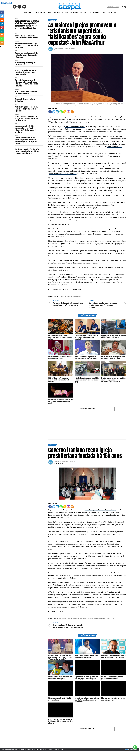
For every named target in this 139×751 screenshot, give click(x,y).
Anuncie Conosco (40, 13)
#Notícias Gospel (100, 598)
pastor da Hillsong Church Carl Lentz (62, 173)
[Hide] (1, 46)
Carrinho (57, 13)
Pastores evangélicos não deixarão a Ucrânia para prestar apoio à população (26, 109)
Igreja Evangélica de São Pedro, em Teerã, (100, 490)
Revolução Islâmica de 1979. (98, 543)
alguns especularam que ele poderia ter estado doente (86, 129)
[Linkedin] (57, 111)
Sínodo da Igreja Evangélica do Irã (99, 502)
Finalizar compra (94, 13)
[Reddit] (2, 20)
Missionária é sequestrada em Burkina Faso (25, 100)
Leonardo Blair (56, 289)
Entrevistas (74, 13)
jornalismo (59, 50)
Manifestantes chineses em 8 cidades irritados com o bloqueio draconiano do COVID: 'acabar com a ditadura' (26, 83)
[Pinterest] (2, 27)
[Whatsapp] (61, 111)
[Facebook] (50, 111)
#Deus (70, 598)
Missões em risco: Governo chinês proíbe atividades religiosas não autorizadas (26, 55)
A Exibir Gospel (27, 13)
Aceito (127, 749)
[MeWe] (2, 31)
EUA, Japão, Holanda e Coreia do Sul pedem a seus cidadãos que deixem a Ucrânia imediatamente (27, 151)
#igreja (76, 598)
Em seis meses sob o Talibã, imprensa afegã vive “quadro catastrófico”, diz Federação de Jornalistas (25, 129)
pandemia (69, 296)
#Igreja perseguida (87, 598)
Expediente (83, 13)
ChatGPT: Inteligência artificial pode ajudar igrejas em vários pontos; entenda (25, 72)
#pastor (111, 598)
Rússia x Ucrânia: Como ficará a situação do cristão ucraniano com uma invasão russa (26, 118)
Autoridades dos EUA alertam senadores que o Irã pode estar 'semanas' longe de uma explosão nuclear (26, 141)
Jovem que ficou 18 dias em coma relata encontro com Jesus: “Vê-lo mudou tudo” (26, 45)
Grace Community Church (75, 126)
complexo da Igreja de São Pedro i (62, 521)
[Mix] (2, 35)
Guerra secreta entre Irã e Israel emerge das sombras (26, 92)
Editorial (65, 13)
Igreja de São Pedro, (62, 572)
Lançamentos (112, 13)
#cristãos (63, 598)
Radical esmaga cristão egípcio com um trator (25, 64)
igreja (62, 296)
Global (17, 18)
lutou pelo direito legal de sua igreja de (71, 241)
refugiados (77, 296)
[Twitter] (53, 111)
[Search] (117, 7)
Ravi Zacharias (113, 171)
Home (103, 13)
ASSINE (49, 13)
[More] (72, 111)
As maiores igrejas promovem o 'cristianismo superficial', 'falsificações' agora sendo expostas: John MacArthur (27, 24)
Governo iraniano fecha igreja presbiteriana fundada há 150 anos (26, 37)
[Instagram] (68, 111)
